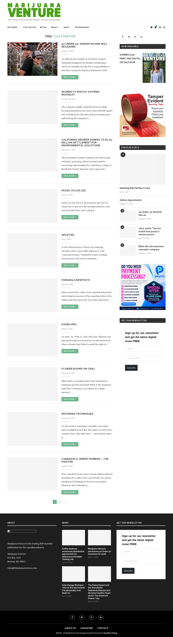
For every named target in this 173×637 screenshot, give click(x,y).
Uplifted (67, 234)
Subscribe (131, 368)
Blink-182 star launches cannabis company (151, 248)
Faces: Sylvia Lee (73, 190)
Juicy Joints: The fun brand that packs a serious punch (150, 231)
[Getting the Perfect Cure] (143, 169)
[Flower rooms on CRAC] (32, 384)
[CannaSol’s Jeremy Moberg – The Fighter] (32, 474)
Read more (69, 77)
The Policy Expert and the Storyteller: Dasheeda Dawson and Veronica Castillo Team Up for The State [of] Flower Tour (99, 591)
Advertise (86, 628)
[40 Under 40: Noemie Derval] (128, 216)
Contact (102, 628)
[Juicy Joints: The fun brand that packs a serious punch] (128, 232)
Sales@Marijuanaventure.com (22, 567)
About (54, 27)
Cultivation (29, 27)
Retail (43, 27)
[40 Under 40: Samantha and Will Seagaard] (32, 59)
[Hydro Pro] (32, 339)
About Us (70, 628)
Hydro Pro (69, 324)
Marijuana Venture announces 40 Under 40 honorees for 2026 (99, 551)
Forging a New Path (75, 280)
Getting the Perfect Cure (135, 188)
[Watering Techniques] (32, 429)
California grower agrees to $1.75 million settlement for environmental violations (86, 142)
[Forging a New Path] (32, 295)
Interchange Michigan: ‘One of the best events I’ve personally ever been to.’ (73, 589)
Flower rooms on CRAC (78, 368)
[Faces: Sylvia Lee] (32, 205)
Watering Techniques (77, 413)
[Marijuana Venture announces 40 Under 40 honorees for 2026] (99, 537)
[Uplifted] (32, 250)
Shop (66, 27)
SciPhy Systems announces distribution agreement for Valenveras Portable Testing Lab (73, 554)
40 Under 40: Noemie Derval (150, 213)
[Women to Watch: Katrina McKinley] (32, 107)
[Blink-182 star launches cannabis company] (128, 250)
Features (12, 27)
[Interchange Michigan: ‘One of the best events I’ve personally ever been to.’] (73, 574)
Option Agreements (131, 200)
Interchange (82, 27)
